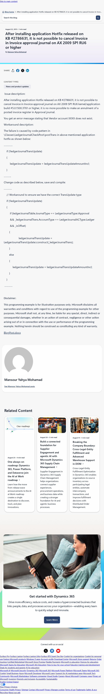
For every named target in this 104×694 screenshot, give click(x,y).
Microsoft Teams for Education (12, 665)
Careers (61, 676)
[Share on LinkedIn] (27, 70)
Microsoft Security (18, 670)
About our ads (14, 692)
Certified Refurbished (16, 662)
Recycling (4, 692)
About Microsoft (72, 676)
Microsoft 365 (45, 670)
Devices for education (89, 662)
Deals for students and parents (12, 668)
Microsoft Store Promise (35, 662)
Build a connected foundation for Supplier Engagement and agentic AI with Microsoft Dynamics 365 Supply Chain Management (51, 454)
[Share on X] (22, 70)
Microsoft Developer (32, 673)
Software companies (38, 676)
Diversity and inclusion (26, 679)
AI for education (32, 668)
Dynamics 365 (33, 670)
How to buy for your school (58, 665)
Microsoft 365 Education (36, 665)
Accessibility (41, 679)
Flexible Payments (53, 662)
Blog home (9, 12)
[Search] (98, 18)
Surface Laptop (16, 656)
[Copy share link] (12, 70)
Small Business (12, 673)
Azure (21, 673)
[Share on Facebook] (17, 70)
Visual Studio (52, 676)
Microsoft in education (70, 662)
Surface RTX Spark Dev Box (52, 656)
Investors (12, 679)
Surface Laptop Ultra (31, 656)
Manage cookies (58, 690)
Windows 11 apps (33, 659)
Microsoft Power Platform (62, 670)
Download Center (61, 659)
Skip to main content (8, 1)
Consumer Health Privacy (10, 690)
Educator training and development (85, 665)
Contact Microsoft (36, 690)
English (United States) (9, 682)
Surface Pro (5, 656)
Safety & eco (91, 690)
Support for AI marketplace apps (69, 673)
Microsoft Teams (80, 670)
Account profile (47, 659)
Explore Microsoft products (14, 659)
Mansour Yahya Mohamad (17, 52)
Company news (85, 676)
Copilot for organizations (74, 656)
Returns (93, 659)
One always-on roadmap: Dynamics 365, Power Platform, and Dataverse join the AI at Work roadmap (19, 470)
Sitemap (25, 690)
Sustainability (51, 679)
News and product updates (17, 86)
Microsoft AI (5, 670)
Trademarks (81, 690)
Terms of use (70, 690)
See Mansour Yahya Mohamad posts (19, 386)
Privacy (48, 690)
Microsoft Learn (48, 673)
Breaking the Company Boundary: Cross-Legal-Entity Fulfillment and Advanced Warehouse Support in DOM (84, 453)
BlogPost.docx (12, 332)
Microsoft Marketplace (19, 676)
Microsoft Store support (79, 659)
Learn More (52, 620)
